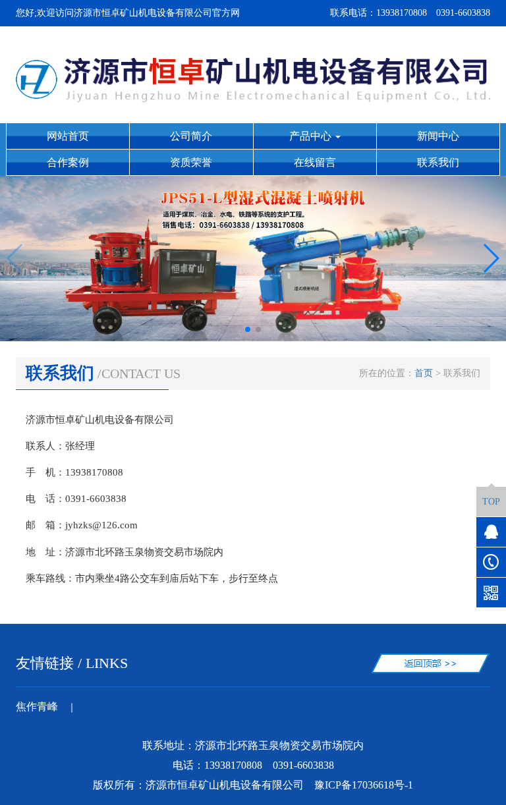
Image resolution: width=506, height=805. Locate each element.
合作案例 (68, 162)
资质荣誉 (191, 162)
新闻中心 (438, 136)
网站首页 (68, 136)
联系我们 (438, 162)
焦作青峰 (37, 706)
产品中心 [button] (311, 136)
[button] (247, 329)
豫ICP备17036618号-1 (363, 785)
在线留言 (315, 162)
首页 (423, 373)
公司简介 (191, 136)
